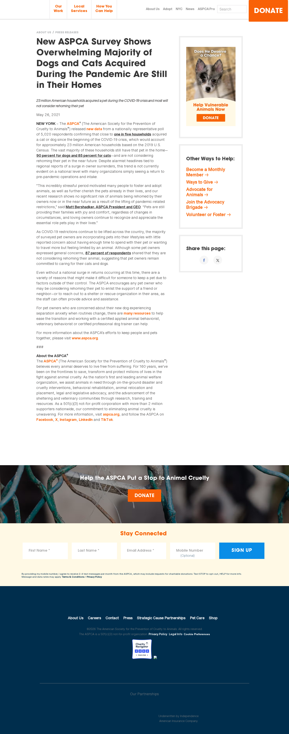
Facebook (44, 419)
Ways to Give (199, 182)
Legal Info (175, 634)
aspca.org (111, 414)
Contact (112, 617)
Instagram (68, 419)
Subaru (110, 706)
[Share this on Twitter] (217, 260)
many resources (137, 313)
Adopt (167, 9)
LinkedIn (86, 419)
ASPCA (73, 123)
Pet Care (197, 617)
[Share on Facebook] (204, 260)
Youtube (144, 669)
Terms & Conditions (73, 576)
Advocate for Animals (199, 192)
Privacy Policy (94, 576)
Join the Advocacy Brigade (205, 204)
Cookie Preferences (197, 634)
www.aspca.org (85, 338)
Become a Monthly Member (205, 172)
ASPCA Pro (206, 9)
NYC (179, 9)
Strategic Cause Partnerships (161, 617)
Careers (94, 617)
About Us (153, 9)
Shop (213, 617)
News (190, 9)
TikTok (107, 419)
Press (128, 617)
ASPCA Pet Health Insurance (178, 706)
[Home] (25, 10)
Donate (268, 11)
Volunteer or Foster (206, 214)
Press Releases (66, 32)
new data (94, 128)
